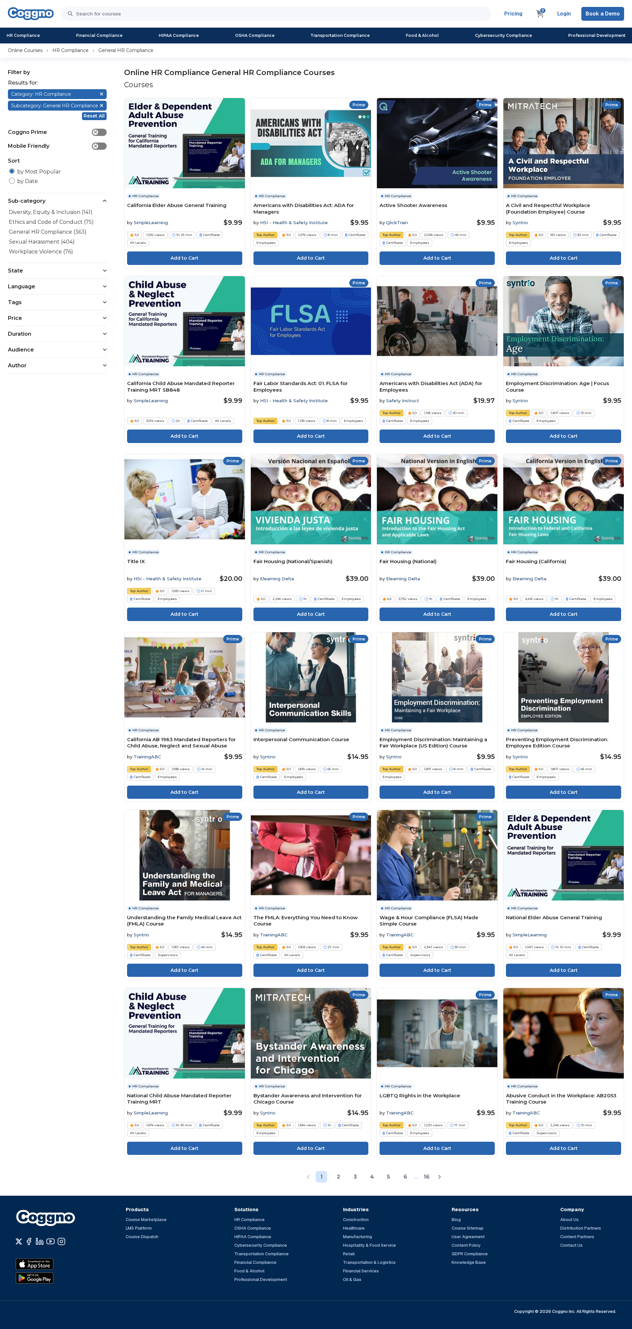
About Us (569, 1219)
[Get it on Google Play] (49, 1278)
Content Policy (466, 1245)
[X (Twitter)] (19, 1241)
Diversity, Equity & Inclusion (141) (50, 212)
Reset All (94, 116)
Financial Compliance (99, 35)
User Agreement (468, 1236)
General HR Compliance (125, 50)
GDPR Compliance (470, 1254)
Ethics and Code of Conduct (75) (51, 222)
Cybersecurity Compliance (503, 35)
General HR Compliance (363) (48, 232)
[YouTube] (50, 1241)
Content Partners (577, 1236)
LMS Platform (139, 1228)
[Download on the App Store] (49, 1264)
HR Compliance (23, 35)
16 (427, 1177)
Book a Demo (603, 13)
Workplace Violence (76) (41, 251)
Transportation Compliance (340, 35)
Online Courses (25, 50)
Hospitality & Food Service (369, 1245)
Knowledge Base (469, 1262)
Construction (356, 1219)
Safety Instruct (402, 400)
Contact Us (571, 1245)
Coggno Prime (53, 132)
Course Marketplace (146, 1219)
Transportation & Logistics (369, 1262)
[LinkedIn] (40, 1241)
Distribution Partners (580, 1228)
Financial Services (361, 1271)
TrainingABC (147, 756)
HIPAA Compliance (179, 35)
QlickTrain (397, 222)
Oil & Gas (352, 1279)
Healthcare (354, 1228)
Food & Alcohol (422, 35)
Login (564, 13)
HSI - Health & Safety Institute (294, 222)
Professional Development (596, 35)
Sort (14, 161)
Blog (456, 1219)
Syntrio (520, 222)
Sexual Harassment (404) (42, 242)
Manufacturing (357, 1236)
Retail (349, 1254)
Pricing (513, 13)
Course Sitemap (468, 1228)
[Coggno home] (31, 14)
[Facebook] (29, 1241)
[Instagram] (61, 1241)
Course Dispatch (142, 1236)
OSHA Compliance (255, 35)
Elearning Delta (277, 578)
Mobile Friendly (53, 146)
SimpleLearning (151, 222)
